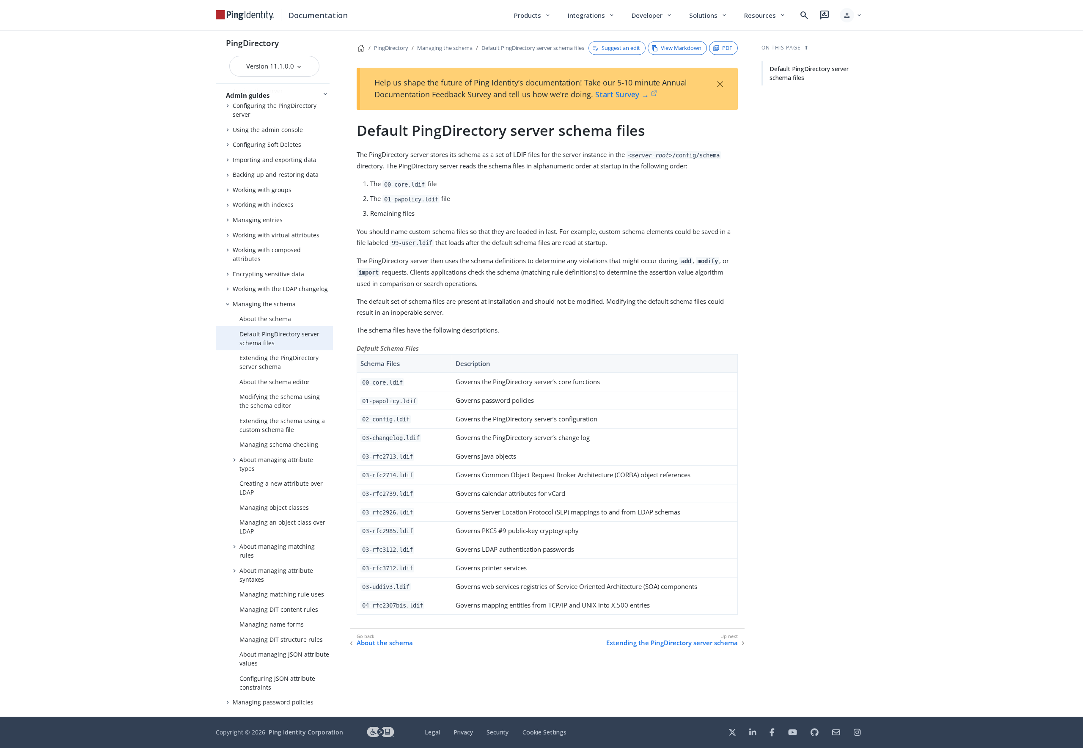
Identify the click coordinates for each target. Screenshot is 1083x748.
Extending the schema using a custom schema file (282, 425)
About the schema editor (274, 382)
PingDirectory (252, 43)
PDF (727, 48)
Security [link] (498, 732)
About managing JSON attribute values (284, 658)
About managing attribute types (276, 464)
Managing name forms (271, 624)
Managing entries (258, 220)
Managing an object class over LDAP (282, 526)
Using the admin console (268, 130)
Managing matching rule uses (281, 594)
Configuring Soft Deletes (267, 144)
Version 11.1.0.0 (271, 66)
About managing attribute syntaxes (276, 574)
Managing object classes (274, 507)
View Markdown (681, 48)
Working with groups (262, 190)
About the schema (265, 319)
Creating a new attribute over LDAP (281, 487)
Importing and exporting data (274, 160)
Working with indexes (263, 205)
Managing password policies (273, 702)
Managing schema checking (278, 444)
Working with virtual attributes (276, 235)
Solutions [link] (708, 15)
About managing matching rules (277, 550)
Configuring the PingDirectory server (274, 110)
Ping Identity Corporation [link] (306, 732)
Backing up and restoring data (276, 174)
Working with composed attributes (267, 254)
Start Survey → (622, 94)
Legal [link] (432, 732)
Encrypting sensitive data (268, 274)
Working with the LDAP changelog (280, 289)
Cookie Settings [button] (544, 732)
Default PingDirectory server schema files (279, 338)
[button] (851, 15)
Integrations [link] (591, 15)
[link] (245, 15)
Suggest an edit (621, 48)
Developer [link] (652, 15)
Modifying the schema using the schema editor (279, 401)
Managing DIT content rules (278, 609)
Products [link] (532, 15)
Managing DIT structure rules (281, 639)
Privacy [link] (463, 732)
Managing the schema (264, 304)
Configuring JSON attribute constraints (277, 682)
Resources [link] (765, 15)
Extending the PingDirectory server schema (279, 362)
